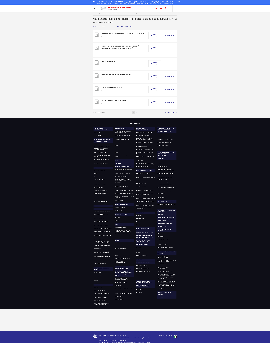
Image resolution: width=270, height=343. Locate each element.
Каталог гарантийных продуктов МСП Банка (166, 174)
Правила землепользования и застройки (103, 218)
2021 (122, 26)
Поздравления (97, 135)
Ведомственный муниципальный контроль (166, 252)
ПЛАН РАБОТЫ (118, 285)
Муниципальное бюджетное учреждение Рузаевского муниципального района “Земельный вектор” (145, 207)
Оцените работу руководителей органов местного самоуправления (166, 154)
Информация (139, 292)
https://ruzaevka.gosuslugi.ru (163, 3)
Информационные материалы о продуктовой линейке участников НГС (166, 170)
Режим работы (140, 260)
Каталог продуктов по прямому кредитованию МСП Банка (165, 178)
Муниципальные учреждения (144, 170)
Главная (96, 13)
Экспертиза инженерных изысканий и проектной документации (102, 236)
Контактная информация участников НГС (167, 182)
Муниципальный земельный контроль (101, 268)
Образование (118, 243)
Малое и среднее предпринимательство (142, 129)
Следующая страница (170, 112)
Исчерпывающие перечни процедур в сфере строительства (102, 232)
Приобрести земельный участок (101, 225)
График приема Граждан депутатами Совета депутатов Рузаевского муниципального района (102, 148)
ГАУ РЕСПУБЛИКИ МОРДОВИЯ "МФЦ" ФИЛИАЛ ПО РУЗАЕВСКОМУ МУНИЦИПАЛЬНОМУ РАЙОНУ (166, 130)
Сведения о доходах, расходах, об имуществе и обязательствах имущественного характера (123, 186)
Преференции (160, 163)
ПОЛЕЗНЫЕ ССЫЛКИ (119, 299)
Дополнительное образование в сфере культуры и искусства (145, 182)
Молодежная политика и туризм (122, 258)
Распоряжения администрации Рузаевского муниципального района (123, 140)
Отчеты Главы (97, 132)
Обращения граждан (99, 285)
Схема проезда (139, 249)
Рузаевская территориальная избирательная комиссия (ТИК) (144, 236)
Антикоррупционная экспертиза (122, 173)
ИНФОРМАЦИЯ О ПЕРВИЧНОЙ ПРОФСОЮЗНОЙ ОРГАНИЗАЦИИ (121, 279)
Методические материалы (120, 176)
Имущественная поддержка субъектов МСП (165, 230)
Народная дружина (162, 226)
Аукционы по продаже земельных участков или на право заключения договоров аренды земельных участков (124, 232)
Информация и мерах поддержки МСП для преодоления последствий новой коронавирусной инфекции (145, 165)
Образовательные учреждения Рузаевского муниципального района (144, 189)
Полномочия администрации (100, 170)
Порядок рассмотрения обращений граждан (102, 294)
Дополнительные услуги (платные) (165, 139)
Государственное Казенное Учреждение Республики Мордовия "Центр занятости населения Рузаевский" (144, 242)
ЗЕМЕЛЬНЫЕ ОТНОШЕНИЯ (120, 207)
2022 (118, 26)
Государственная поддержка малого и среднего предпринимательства (145, 157)
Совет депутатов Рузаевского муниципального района (102, 140)
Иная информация (119, 200)
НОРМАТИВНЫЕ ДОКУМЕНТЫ (120, 282)
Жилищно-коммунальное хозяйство (102, 198)
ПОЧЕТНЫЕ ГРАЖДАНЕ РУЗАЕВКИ (142, 276)
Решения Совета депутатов (100, 152)
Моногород (161, 158)
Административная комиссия (100, 193)
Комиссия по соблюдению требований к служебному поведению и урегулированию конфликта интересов (124, 192)
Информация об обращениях (100, 297)
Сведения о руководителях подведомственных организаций (143, 174)
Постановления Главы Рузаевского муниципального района (123, 132)
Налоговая (160, 297)
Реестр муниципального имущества (165, 247)
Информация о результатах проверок (102, 182)
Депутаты (96, 144)
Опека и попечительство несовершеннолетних (120, 249)
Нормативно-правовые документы (144, 132)
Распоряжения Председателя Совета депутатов (102, 160)
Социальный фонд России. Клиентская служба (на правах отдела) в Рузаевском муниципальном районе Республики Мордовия (144, 284)
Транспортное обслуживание (100, 196)
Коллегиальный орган (162, 244)
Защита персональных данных (101, 201)
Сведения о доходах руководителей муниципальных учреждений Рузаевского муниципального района (144, 194)
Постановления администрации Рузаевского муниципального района (123, 136)
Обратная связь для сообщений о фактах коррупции (124, 197)
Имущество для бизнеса (163, 239)
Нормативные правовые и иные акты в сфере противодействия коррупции (123, 170)
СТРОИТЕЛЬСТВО (118, 210)
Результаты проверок (99, 277)
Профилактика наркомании (165, 223)
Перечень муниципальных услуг (164, 142)
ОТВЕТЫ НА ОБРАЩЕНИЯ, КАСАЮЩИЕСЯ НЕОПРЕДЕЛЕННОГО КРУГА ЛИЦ (101, 304)
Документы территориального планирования (101, 215)
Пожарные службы (140, 218)
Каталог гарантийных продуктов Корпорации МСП (165, 192)
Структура (96, 206)
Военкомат (138, 224)
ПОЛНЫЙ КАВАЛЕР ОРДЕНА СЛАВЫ (143, 271)
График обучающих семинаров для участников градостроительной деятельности (102, 252)
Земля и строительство (121, 204)
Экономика (117, 217)
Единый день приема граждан (100, 300)
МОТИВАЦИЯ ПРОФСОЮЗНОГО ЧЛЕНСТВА (123, 293)
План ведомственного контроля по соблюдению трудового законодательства (165, 267)
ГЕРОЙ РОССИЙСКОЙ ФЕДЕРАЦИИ (143, 268)
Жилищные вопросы (98, 187)
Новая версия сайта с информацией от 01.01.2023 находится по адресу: (135, 2)
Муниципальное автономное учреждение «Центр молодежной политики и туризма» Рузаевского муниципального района (145, 200)
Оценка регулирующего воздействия (142, 229)
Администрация (98, 168)
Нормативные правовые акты (100, 263)
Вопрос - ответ (161, 236)
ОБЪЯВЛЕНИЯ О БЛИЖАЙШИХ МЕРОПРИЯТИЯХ (124, 288)
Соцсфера (117, 240)
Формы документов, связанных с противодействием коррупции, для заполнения (123, 181)
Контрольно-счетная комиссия (144, 232)
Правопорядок (140, 213)
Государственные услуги (141, 255)
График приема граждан (99, 290)
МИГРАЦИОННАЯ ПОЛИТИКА (120, 245)
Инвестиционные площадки (164, 161)
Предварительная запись (163, 145)
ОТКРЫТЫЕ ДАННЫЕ (162, 201)
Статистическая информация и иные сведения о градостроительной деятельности (102, 247)
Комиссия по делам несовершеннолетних (120, 262)
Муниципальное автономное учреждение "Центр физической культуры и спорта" (145, 178)
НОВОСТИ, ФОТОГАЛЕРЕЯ (120, 290)
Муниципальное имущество (121, 235)
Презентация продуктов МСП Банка (165, 184)
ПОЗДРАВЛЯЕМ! (118, 296)
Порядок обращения (98, 287)
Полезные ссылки (98, 260)
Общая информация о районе (100, 190)
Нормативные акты (120, 128)
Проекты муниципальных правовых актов (123, 144)
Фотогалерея (118, 163)
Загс (95, 176)
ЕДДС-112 (138, 221)
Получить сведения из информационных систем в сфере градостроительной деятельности (102, 241)
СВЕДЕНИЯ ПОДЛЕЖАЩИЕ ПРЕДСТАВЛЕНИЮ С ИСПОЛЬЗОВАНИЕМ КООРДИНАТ (167, 205)
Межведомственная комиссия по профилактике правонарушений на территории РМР (119, 13)
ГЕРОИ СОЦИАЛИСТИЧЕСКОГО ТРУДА (143, 274)
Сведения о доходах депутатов (101, 163)
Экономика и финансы (121, 214)
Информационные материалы (142, 135)
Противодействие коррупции (123, 166)
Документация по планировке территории (101, 222)
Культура (117, 252)
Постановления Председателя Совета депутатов (102, 156)
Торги (116, 224)
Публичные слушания (120, 148)
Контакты (96, 280)
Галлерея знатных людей (143, 263)
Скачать (155, 35)
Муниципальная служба (99, 179)
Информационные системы (100, 184)
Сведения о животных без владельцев (164, 293)
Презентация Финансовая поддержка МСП (166, 188)
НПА (158, 233)
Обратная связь (139, 160)
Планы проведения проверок (100, 275)
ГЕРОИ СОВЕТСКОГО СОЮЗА (141, 265)
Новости (117, 161)
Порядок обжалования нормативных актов (123, 151)
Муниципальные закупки (120, 227)
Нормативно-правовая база (164, 166)
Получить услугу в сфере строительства (103, 228)
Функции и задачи (98, 272)
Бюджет (117, 220)
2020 (126, 26)
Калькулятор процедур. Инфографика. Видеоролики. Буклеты (102, 257)
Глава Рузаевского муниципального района (100, 129)
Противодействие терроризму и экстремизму (166, 211)
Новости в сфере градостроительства (102, 211)
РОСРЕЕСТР (160, 214)
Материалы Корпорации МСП (164, 241)
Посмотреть (170, 35)
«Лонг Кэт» (169, 337)
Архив (95, 173)
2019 (131, 26)
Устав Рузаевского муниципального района (123, 156)
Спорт (116, 255)
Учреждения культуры (141, 186)
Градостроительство (99, 209)
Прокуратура (139, 215)
